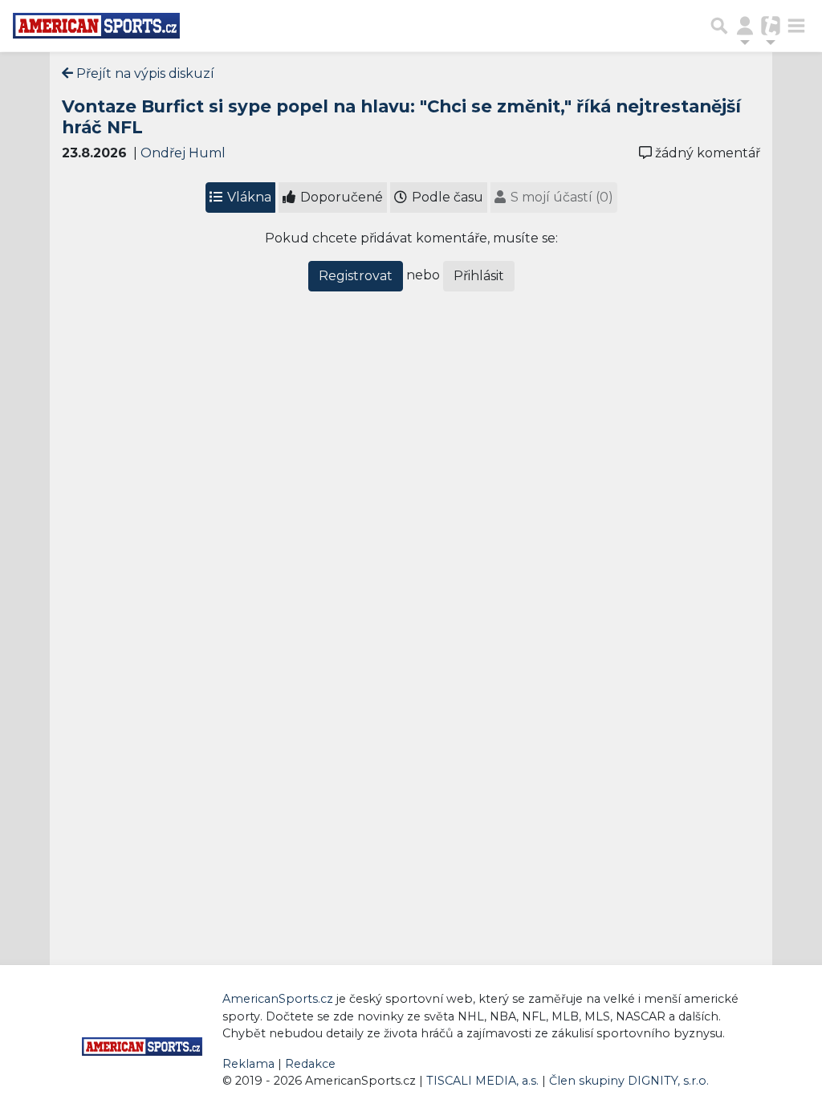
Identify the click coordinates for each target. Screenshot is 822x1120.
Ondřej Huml (183, 153)
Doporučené (340, 197)
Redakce (310, 1064)
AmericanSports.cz (277, 999)
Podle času (446, 197)
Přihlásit (479, 275)
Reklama (248, 1064)
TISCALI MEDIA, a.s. (484, 1080)
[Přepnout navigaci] (745, 25)
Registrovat (356, 275)
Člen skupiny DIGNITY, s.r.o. (629, 1080)
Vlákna (247, 197)
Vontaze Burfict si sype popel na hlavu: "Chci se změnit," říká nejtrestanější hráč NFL (401, 116)
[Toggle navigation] (796, 25)
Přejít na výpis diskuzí (143, 73)
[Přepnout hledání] (719, 25)
